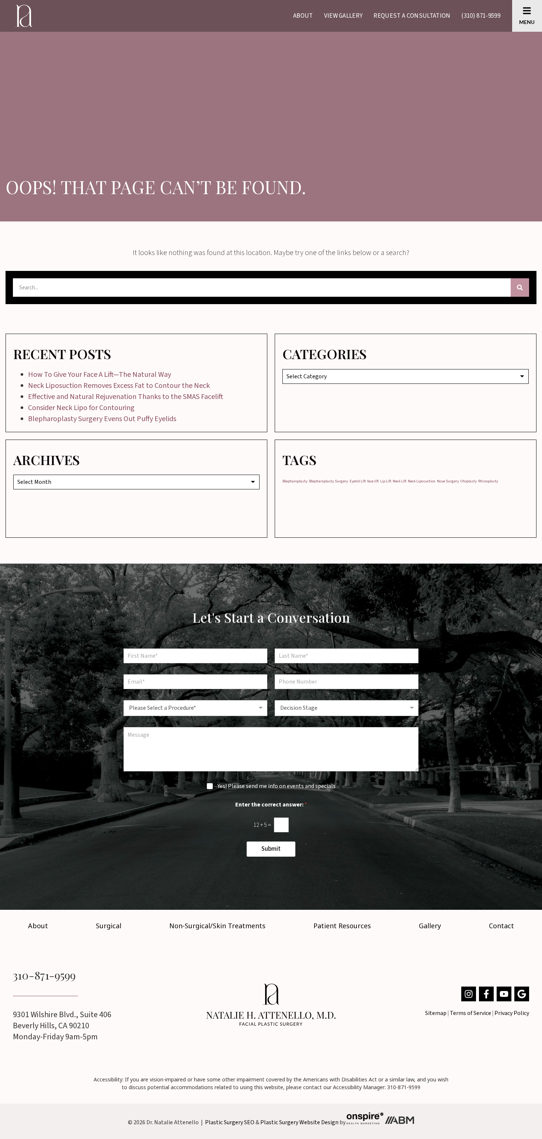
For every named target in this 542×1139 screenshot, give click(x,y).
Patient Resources (342, 925)
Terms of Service (470, 1013)
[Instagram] (468, 994)
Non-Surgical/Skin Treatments (217, 925)
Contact (501, 925)
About (303, 15)
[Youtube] (504, 994)
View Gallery (343, 15)
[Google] (521, 994)
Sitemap (436, 1013)
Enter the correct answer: (271, 804)
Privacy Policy (511, 1013)
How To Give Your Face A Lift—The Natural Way (99, 374)
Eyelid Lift (358, 481)
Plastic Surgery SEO (229, 1122)
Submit (271, 848)
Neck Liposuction (421, 481)
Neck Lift (399, 481)
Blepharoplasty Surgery (328, 481)
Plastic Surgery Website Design (299, 1122)
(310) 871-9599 (480, 15)
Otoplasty (469, 481)
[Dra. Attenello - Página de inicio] (270, 1005)
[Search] (520, 287)
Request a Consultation (412, 15)
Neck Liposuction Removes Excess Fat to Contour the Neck (119, 386)
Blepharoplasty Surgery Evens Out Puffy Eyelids (102, 419)
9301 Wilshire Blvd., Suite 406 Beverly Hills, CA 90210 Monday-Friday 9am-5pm (62, 1026)
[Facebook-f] (486, 994)
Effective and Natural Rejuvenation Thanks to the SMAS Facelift (125, 397)
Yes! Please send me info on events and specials (277, 786)
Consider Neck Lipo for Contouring (81, 408)
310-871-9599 (44, 975)
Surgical (108, 925)
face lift (373, 481)
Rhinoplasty (488, 481)
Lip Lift (385, 481)
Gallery (430, 925)
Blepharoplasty (295, 481)
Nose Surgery (448, 481)
